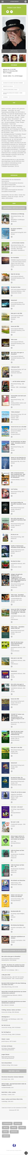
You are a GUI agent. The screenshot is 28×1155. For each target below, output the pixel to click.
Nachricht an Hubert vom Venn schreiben (13, 82)
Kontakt (5, 1131)
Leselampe (22, 1127)
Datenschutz (14, 1131)
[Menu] (3, 2)
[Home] (25, 2)
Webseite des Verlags (8, 86)
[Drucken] (7, 11)
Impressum (6, 1135)
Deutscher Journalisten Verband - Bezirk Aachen (12, 93)
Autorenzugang (7, 1123)
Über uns (6, 1127)
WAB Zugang (18, 1123)
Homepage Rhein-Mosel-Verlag (10, 89)
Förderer (14, 1127)
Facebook (5, 97)
